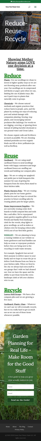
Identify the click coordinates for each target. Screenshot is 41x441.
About (15, 427)
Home (8, 427)
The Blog (22, 427)
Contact (30, 427)
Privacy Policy (19, 429)
